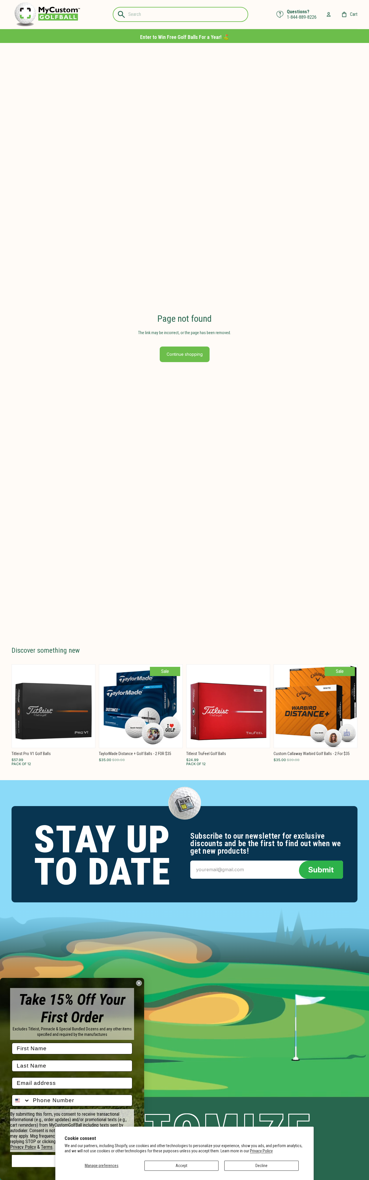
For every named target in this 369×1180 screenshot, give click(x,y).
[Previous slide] (20, 706)
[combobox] (21, 1100)
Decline (261, 1165)
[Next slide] (86, 706)
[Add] (86, 739)
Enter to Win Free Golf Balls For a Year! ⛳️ (184, 37)
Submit (321, 869)
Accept (181, 1165)
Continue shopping (185, 354)
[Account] (328, 14)
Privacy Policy (261, 1151)
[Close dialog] (139, 983)
